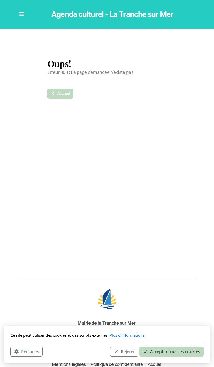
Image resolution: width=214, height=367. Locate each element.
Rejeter (128, 351)
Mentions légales (69, 364)
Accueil (63, 93)
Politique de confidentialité (117, 364)
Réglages (30, 351)
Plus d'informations (127, 335)
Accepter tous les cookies (175, 351)
